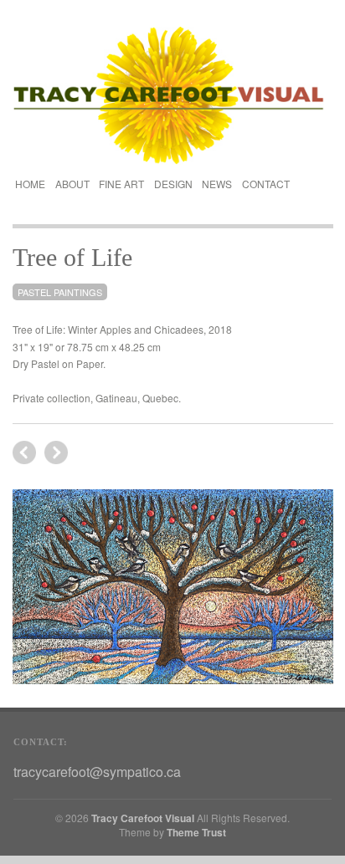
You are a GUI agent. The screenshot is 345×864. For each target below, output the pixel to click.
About (72, 183)
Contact (266, 183)
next (24, 452)
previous (56, 452)
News (217, 183)
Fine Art (121, 182)
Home (30, 183)
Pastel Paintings (60, 292)
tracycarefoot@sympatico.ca (97, 771)
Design (173, 182)
